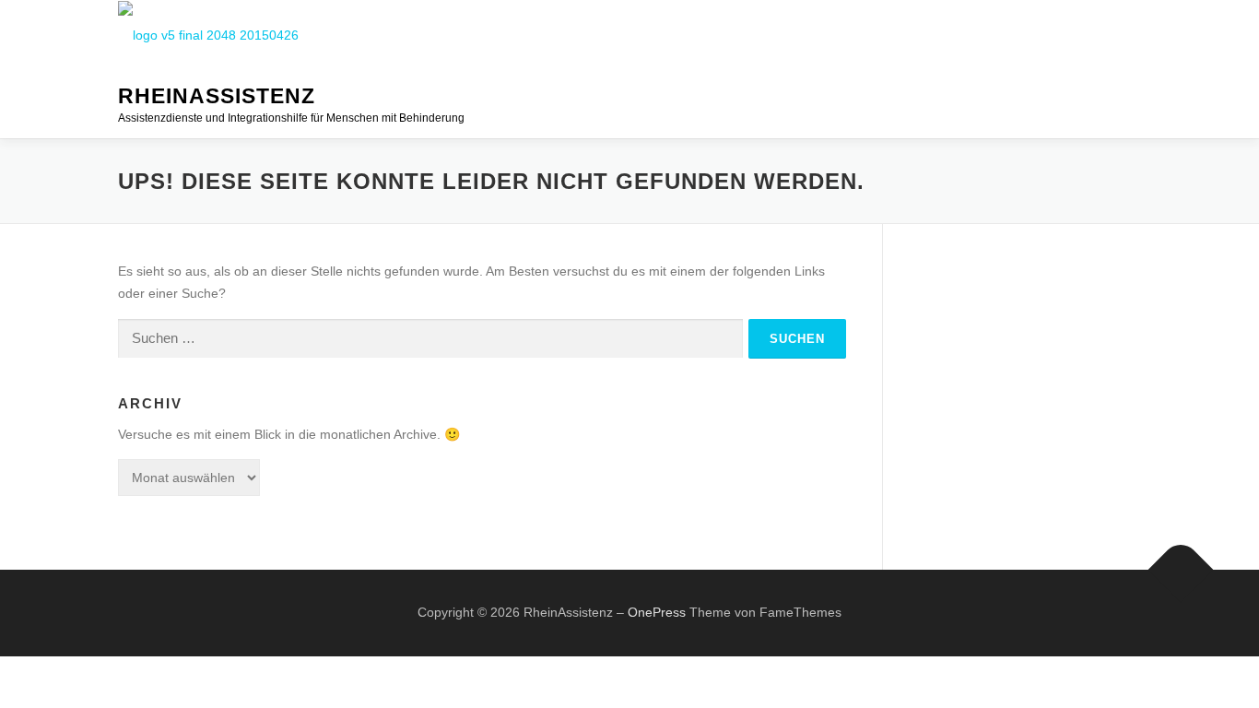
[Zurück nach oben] (1181, 570)
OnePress (657, 612)
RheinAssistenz (216, 97)
